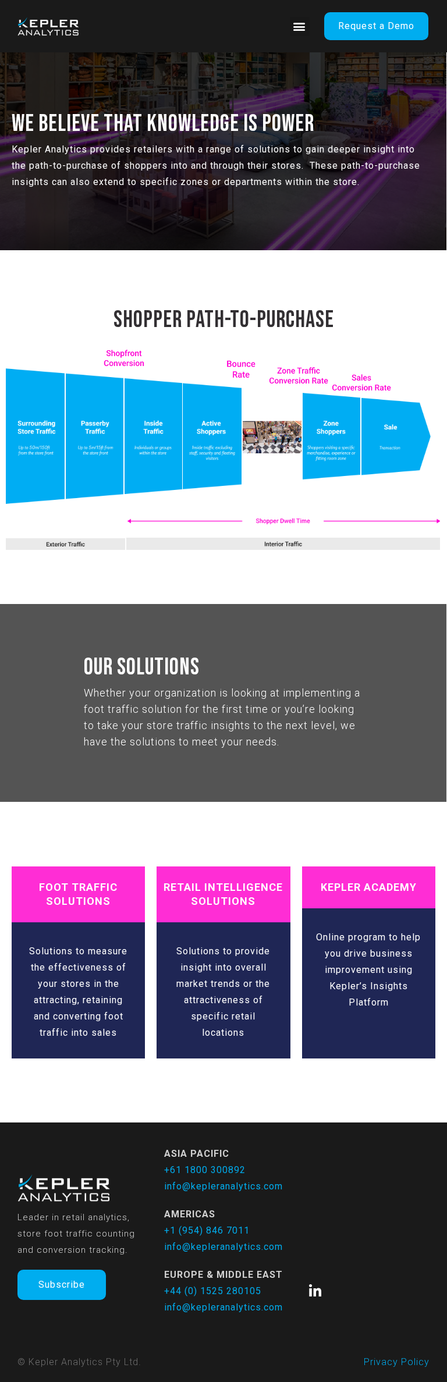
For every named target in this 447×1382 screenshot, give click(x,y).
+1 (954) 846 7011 (207, 1230)
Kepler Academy (369, 887)
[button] (300, 26)
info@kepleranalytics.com (223, 1186)
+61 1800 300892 (205, 1169)
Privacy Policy (397, 1361)
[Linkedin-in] (315, 1291)
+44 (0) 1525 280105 (212, 1290)
